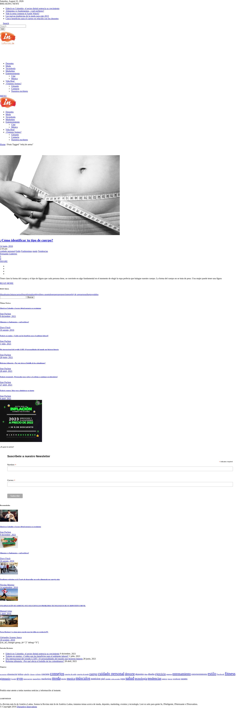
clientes (32, 674)
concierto (45, 674)
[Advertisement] (51, 53)
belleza (20, 674)
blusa (2, 294)
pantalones (50, 294)
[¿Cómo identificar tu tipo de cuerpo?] (60, 234)
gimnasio (5, 678)
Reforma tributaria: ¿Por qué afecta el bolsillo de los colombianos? (23, 363)
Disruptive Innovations (27, 706)
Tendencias (43, 251)
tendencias (154, 678)
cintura (12, 294)
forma (29, 294)
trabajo (164, 679)
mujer (63, 679)
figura (24, 294)
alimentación (12, 674)
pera (56, 294)
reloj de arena (76, 294)
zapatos (184, 679)
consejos (57, 673)
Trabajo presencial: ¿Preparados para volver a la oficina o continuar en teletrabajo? (29, 377)
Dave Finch (5, 327)
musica (71, 678)
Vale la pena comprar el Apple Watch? (22, 13)
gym (20, 678)
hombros (35, 294)
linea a (42, 294)
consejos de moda (83, 674)
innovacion (27, 679)
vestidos (94, 294)
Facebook (220, 674)
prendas (108, 679)
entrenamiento (181, 674)
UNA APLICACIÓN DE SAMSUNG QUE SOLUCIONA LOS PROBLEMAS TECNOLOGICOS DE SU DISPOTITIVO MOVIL (43, 606)
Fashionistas (26, 251)
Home (2, 144)
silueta (88, 294)
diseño (151, 674)
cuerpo (18, 294)
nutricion (96, 678)
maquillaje (37, 679)
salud (129, 678)
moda (34, 251)
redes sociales (115, 679)
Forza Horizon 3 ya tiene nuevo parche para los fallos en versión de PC (24, 632)
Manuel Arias (6, 611)
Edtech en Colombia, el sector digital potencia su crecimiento (32, 8)
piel (103, 678)
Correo (11, 480)
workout (176, 679)
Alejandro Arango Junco (11, 637)
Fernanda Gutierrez (8, 254)
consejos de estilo (70, 674)
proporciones (64, 294)
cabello (26, 674)
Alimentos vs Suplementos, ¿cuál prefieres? (25, 11)
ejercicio (160, 674)
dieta (145, 674)
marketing (46, 678)
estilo (212, 674)
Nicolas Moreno (7, 585)
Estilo (18, 251)
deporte (130, 674)
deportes (139, 674)
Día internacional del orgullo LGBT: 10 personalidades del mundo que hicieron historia (29, 349)
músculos (83, 678)
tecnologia (141, 678)
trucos (170, 679)
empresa (169, 674)
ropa (84, 294)
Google (13, 679)
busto (7, 294)
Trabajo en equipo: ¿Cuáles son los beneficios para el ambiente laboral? (24, 336)
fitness (230, 673)
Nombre (11, 464)
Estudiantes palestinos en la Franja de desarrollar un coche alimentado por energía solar (30, 579)
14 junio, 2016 (6, 246)
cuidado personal (7, 251)
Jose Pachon (5, 314)
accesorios (3, 674)
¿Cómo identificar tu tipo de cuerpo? (26, 240)
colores (38, 674)
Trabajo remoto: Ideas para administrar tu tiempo (17, 390)
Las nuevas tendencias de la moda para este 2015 (27, 16)
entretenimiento (199, 674)
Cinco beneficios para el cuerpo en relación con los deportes (32, 18)
